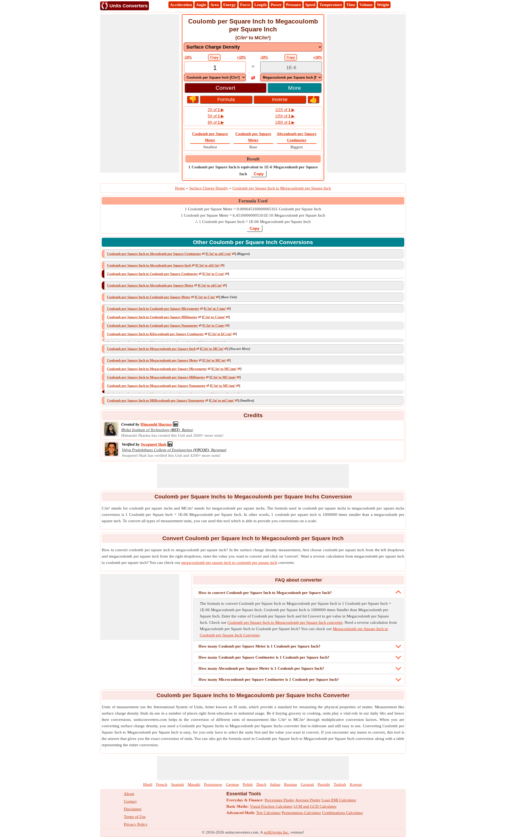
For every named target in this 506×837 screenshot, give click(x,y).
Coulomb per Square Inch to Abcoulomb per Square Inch (149, 265)
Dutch (261, 784)
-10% (188, 57)
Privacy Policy (136, 824)
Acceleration (181, 5)
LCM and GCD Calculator (315, 806)
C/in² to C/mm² (214, 317)
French (161, 784)
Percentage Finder (279, 800)
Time (350, 5)
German (232, 784)
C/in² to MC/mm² (223, 377)
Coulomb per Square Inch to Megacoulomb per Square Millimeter (156, 377)
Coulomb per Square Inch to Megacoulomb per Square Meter (152, 360)
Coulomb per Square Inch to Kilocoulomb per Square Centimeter (155, 334)
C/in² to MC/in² (212, 349)
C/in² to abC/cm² (219, 254)
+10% (241, 57)
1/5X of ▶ (285, 116)
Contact (130, 801)
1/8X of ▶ (285, 122)
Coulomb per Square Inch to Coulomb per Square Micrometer (153, 309)
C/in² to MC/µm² (224, 369)
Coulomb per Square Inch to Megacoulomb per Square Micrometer (157, 369)
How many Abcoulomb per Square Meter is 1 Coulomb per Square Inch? (261, 668)
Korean (356, 784)
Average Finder (307, 800)
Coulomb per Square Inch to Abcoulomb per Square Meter (150, 285)
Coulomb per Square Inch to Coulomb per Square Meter (148, 297)
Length (260, 5)
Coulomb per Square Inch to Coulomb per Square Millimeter (152, 317)
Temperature (330, 5)
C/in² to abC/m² (210, 285)
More (294, 88)
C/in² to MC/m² (214, 360)
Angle (201, 5)
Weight (383, 5)
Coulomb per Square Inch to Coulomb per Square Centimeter (152, 274)
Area (214, 5)
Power (276, 5)
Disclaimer (133, 809)
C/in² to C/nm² (214, 325)
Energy (229, 5)
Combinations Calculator (342, 813)
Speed (310, 5)
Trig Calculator (268, 813)
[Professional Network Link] (175, 424)
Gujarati (307, 784)
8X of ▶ (216, 122)
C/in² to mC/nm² (222, 400)
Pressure (293, 5)
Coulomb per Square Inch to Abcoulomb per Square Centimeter (154, 254)
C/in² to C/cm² (213, 274)
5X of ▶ (216, 116)
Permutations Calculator (301, 813)
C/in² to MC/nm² (223, 386)
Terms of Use (135, 817)
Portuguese (213, 784)
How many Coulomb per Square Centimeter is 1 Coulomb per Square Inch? (263, 657)
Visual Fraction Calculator (271, 806)
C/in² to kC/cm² (220, 334)
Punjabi (324, 784)
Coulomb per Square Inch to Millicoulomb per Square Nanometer (156, 400)
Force (245, 5)
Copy (214, 57)
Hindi (147, 784)
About (129, 794)
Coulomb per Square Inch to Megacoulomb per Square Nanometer (156, 386)
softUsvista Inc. (276, 832)
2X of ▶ (216, 109)
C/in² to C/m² (205, 297)
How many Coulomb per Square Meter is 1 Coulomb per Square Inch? (259, 646)
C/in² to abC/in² (208, 265)
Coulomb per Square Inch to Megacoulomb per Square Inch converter (284, 622)
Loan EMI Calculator (339, 800)
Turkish (340, 784)
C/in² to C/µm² (215, 309)
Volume (366, 5)
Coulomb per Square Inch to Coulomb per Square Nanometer (152, 325)
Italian (275, 784)
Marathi (194, 784)
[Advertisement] (139, 93)
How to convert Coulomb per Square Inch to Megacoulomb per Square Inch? (265, 593)
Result (253, 158)
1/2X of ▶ (285, 109)
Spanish (177, 784)
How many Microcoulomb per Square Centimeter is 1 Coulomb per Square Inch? (268, 679)
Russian (290, 784)
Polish (248, 784)
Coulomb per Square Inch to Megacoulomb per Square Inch (151, 349)
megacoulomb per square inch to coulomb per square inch (229, 562)
